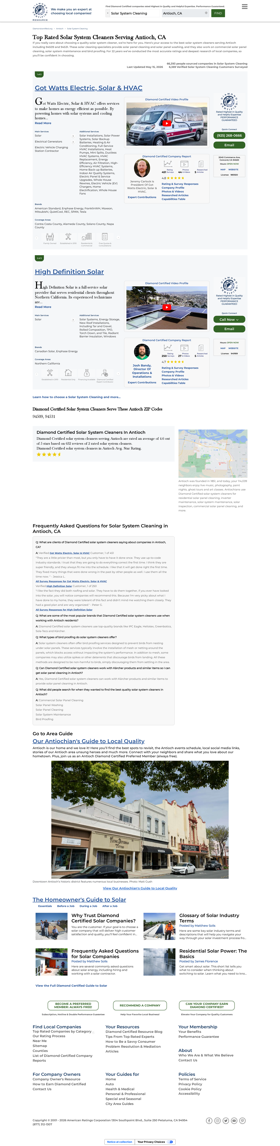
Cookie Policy (190, 1089)
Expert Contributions (142, 197)
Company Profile (173, 187)
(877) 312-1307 (42, 1124)
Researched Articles (175, 195)
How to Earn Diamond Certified (59, 1084)
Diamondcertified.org (42, 29)
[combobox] (135, 13)
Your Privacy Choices (151, 1141)
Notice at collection (119, 1141)
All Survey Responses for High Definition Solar (64, 609)
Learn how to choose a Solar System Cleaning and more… (77, 397)
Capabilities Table (173, 199)
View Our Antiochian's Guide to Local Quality (140, 888)
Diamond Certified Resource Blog (134, 1032)
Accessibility (189, 1094)
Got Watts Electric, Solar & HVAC (70, 553)
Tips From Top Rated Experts (130, 1037)
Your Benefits (189, 1032)
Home (111, 1079)
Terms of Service (192, 1079)
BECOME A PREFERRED (73, 1005)
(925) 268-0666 (229, 135)
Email (229, 145)
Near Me (40, 1041)
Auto (110, 1084)
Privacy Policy (190, 1084)
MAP (222, 169)
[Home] (40, 12)
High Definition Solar (59, 586)
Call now (228, 320)
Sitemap (40, 1046)
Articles (112, 1051)
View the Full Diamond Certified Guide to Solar (71, 985)
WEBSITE (233, 169)
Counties (40, 1051)
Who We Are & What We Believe (205, 1055)
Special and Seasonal (123, 1099)
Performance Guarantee (198, 1037)
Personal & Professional (126, 1094)
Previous (36, 237)
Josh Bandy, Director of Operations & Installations (142, 371)
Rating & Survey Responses (180, 183)
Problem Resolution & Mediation (133, 1046)
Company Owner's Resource (56, 1079)
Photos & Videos (173, 191)
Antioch (59, 29)
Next (118, 237)
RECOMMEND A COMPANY (140, 1005)
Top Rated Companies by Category (62, 1031)
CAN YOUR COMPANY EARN (207, 1005)
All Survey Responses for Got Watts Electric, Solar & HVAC (71, 581)
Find (218, 13)
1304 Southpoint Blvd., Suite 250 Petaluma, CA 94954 (149, 1120)
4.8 (164, 178)
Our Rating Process (49, 1036)
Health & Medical (120, 1089)
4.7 (164, 362)
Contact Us (187, 1060)
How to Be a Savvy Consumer (130, 1042)
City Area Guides (120, 1104)
